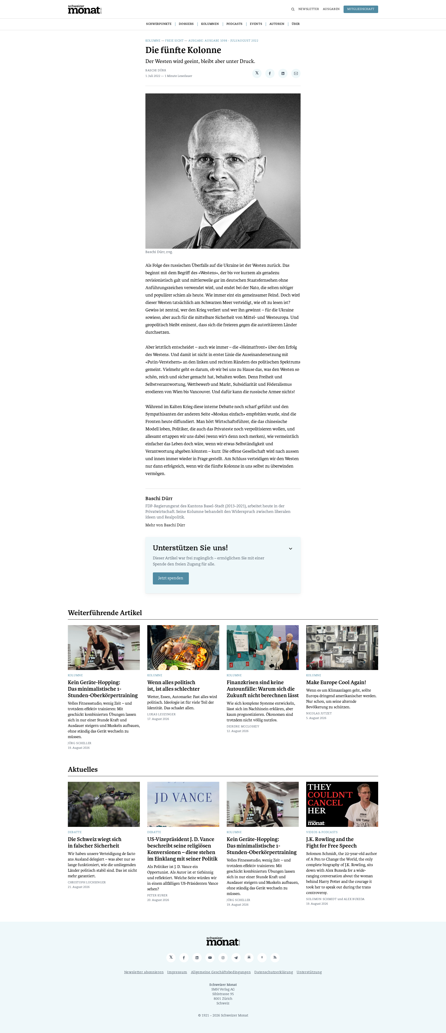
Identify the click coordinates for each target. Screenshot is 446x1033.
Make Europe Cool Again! (336, 682)
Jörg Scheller (80, 743)
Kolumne (153, 41)
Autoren (276, 24)
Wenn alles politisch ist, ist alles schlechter (173, 685)
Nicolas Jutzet (319, 713)
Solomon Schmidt (321, 899)
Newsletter (308, 9)
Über (296, 24)
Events (256, 24)
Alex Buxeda (354, 899)
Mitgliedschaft (360, 9)
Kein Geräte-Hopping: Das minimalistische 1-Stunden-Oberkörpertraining (103, 689)
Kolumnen (210, 24)
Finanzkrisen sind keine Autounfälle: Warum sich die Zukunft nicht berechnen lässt (263, 689)
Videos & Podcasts (322, 832)
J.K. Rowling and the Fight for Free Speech (331, 842)
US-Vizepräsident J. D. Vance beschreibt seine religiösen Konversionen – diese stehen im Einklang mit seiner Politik (182, 849)
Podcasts (234, 24)
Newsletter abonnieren (144, 972)
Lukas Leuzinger (161, 714)
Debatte (75, 832)
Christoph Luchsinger (87, 882)
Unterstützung (309, 972)
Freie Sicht (174, 41)
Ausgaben (331, 9)
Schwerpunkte (158, 24)
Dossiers (186, 24)
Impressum (177, 972)
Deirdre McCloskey (243, 726)
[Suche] (293, 9)
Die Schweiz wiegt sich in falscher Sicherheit (94, 842)
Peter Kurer (157, 895)
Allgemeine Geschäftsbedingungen (221, 972)
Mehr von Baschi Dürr (165, 525)
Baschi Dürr (155, 70)
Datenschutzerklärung (273, 972)
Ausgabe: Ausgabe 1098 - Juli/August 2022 (223, 41)
